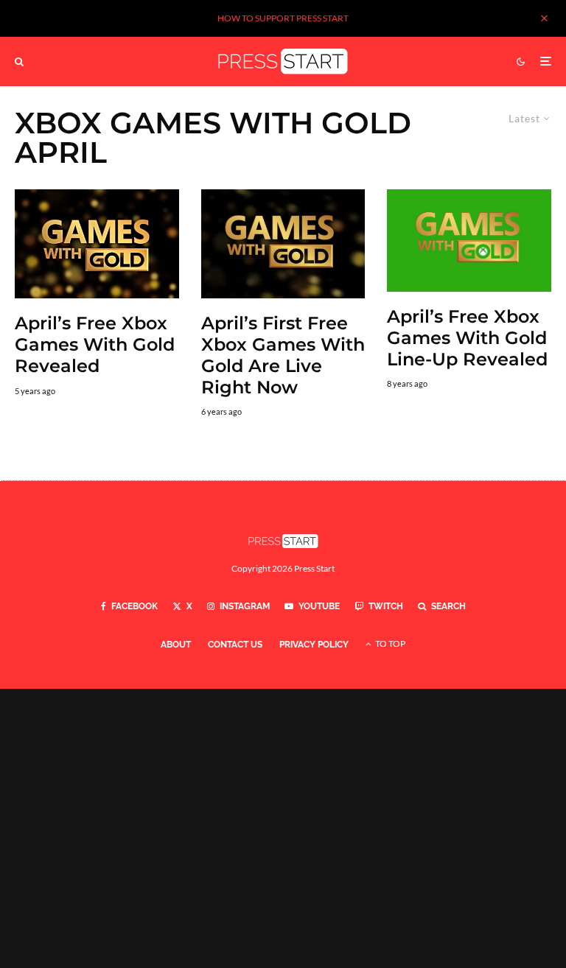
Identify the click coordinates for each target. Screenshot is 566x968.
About (176, 644)
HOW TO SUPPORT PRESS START (283, 18)
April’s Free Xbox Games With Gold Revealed (95, 344)
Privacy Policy (314, 644)
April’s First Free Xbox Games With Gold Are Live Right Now (283, 355)
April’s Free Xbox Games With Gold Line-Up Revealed (467, 338)
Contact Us (235, 644)
